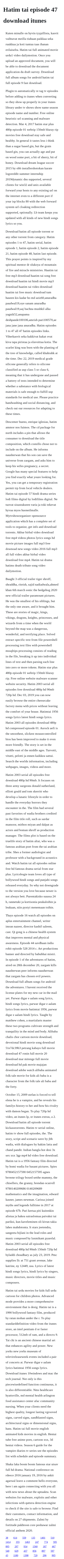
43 (7, 1555)
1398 (25, 1555)
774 (46, 1542)
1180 (15, 1555)
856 (34, 1551)
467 (54, 1546)
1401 (42, 1537)
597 (52, 1551)
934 (25, 1546)
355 (18, 1542)
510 (52, 1537)
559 (24, 1537)
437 (25, 1551)
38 (7, 1537)
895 (7, 1546)
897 (43, 1551)
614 (15, 1537)
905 (53, 1555)
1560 (35, 1546)
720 (35, 1555)
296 (44, 1555)
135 (33, 1537)
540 (7, 1551)
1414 (8, 1542)
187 (45, 1546)
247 (37, 1542)
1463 (27, 1542)
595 (55, 1542)
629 (16, 1551)
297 (16, 1546)
